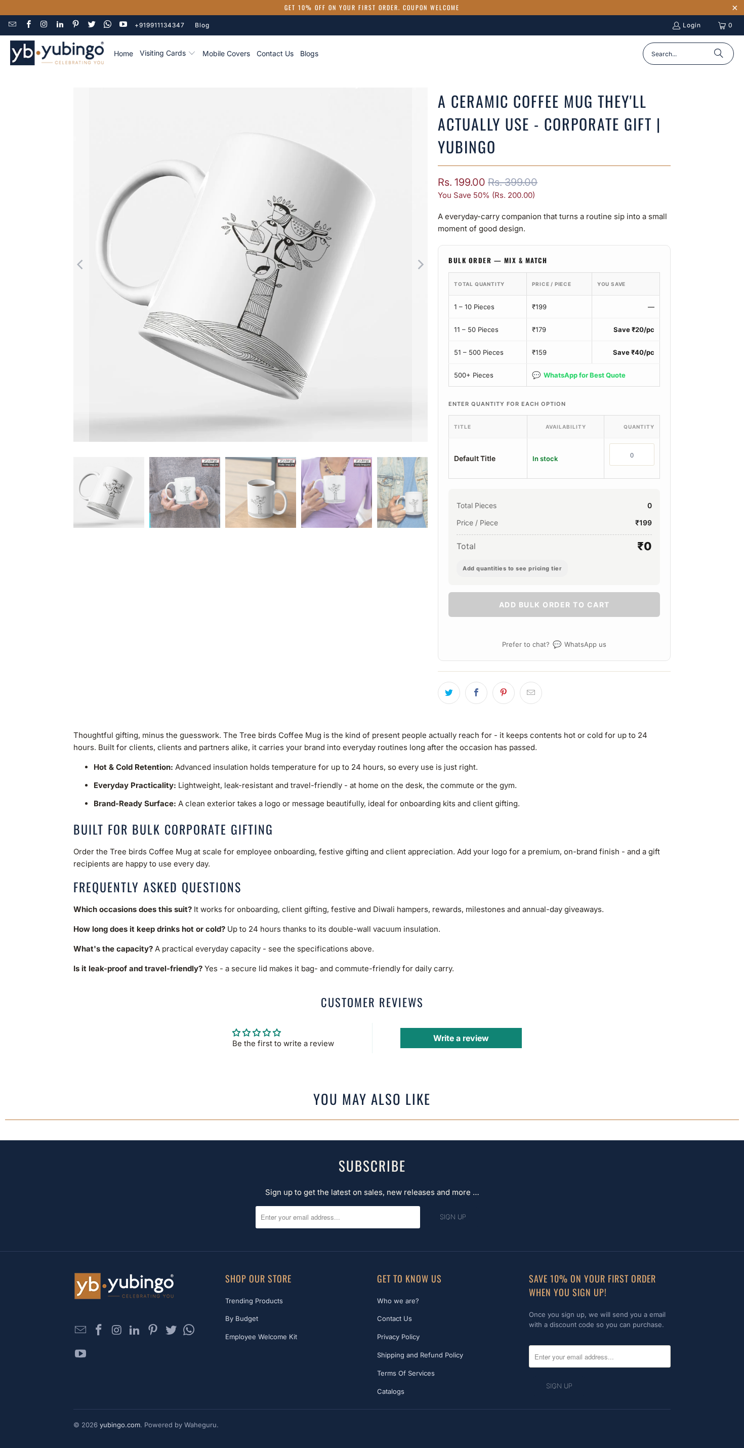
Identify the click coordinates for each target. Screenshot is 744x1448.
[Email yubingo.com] (12, 25)
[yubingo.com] (57, 53)
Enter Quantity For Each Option (507, 403)
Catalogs (390, 1391)
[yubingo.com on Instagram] (43, 25)
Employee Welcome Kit (261, 1337)
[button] (168, 53)
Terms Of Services (406, 1373)
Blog (202, 25)
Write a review (461, 1038)
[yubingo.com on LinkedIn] (59, 25)
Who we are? (398, 1301)
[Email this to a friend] (531, 693)
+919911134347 (160, 25)
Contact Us (394, 1318)
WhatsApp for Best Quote (579, 374)
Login (692, 25)
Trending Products (254, 1301)
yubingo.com (120, 1425)
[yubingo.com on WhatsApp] (107, 25)
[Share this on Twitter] (449, 693)
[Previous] (81, 265)
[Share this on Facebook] (476, 693)
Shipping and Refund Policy (420, 1355)
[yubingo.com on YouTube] (122, 25)
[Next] (420, 265)
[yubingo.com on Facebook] (27, 25)
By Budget (241, 1318)
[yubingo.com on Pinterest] (75, 25)
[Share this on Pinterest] (503, 693)
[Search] (719, 54)
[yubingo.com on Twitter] (91, 25)
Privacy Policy (398, 1337)
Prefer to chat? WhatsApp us (554, 644)
